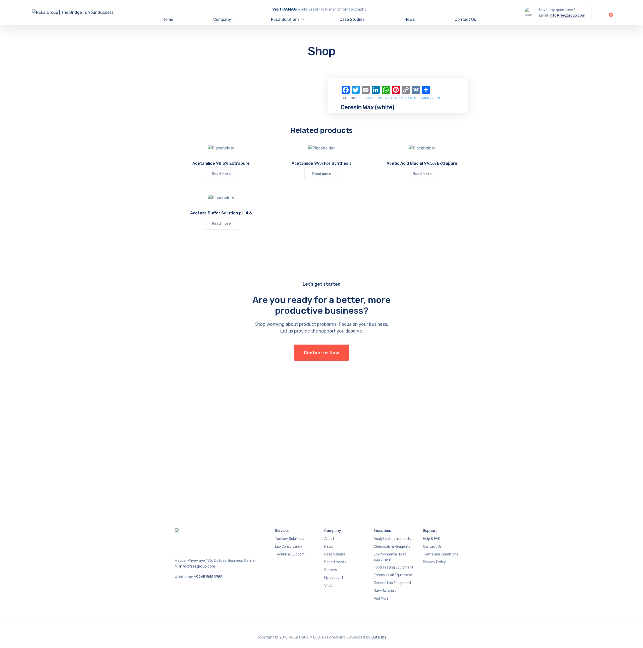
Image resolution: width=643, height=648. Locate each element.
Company (222, 19)
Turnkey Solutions (289, 539)
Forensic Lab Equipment (393, 575)
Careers (330, 570)
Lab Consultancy (288, 546)
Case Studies (352, 19)
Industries (382, 530)
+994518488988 (208, 577)
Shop (328, 585)
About (329, 539)
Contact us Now (321, 353)
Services (282, 530)
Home (168, 19)
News (409, 19)
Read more (221, 174)
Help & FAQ (431, 539)
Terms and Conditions (440, 554)
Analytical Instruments (392, 539)
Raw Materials (385, 591)
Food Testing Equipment (393, 567)
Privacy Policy (434, 562)
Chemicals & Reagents (392, 546)
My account (333, 578)
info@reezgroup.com (567, 15)
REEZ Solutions (285, 19)
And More (381, 598)
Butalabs (379, 637)
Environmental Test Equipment (390, 557)
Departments (335, 562)
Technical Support (290, 554)
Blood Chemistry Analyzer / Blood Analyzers (399, 98)
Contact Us (465, 19)
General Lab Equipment (392, 583)
